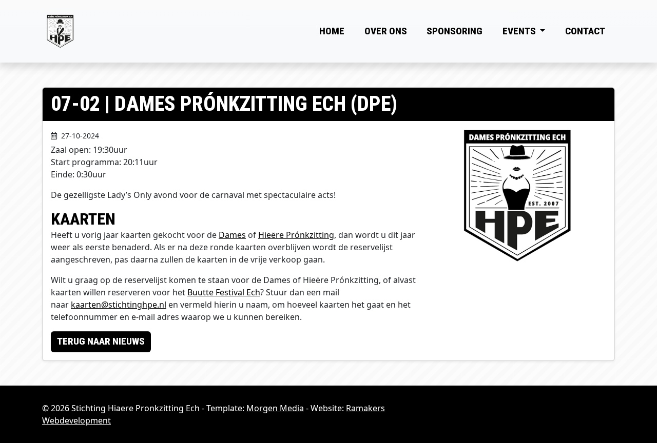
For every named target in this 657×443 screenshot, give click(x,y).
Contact (585, 31)
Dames (232, 234)
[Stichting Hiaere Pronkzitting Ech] (60, 31)
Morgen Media (275, 408)
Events (520, 31)
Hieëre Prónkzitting (296, 234)
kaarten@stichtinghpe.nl (118, 304)
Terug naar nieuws (101, 341)
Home (331, 31)
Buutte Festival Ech (223, 292)
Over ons (385, 31)
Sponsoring (454, 31)
